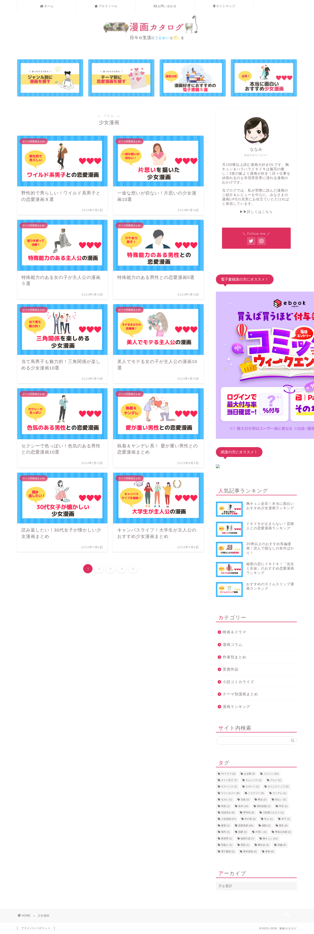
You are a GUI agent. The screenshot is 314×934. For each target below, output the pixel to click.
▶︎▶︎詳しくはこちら (256, 212)
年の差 (250, 819)
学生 (283, 806)
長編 (281, 845)
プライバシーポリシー (36, 928)
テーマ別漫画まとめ (240, 694)
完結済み (228, 812)
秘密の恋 (247, 838)
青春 (269, 851)
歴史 (283, 825)
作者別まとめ (234, 657)
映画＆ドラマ (234, 632)
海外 (225, 832)
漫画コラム (232, 644)
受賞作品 (230, 669)
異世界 (226, 838)
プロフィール (108, 6)
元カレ (226, 799)
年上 (268, 819)
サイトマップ (225, 6)
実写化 (248, 812)
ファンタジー (230, 793)
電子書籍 (228, 851)
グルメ (275, 780)
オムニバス (254, 780)
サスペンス (229, 786)
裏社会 (263, 845)
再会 (262, 799)
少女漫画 (228, 819)
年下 (285, 819)
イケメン (270, 773)
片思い (260, 832)
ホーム (49, 6)
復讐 (225, 825)
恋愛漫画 (245, 825)
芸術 (245, 845)
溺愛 (242, 832)
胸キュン (270, 838)
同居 (225, 806)
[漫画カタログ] (157, 43)
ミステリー (256, 793)
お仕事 (249, 773)
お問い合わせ (167, 6)
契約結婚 (263, 806)
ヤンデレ (279, 793)
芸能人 (226, 845)
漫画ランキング (236, 706)
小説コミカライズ (238, 682)
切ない (280, 799)
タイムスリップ (278, 786)
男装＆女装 (283, 832)
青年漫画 (250, 851)
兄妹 (245, 799)
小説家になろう (273, 812)
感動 (266, 825)
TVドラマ (228, 773)
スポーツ (252, 786)
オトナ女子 (229, 780)
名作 (243, 806)
